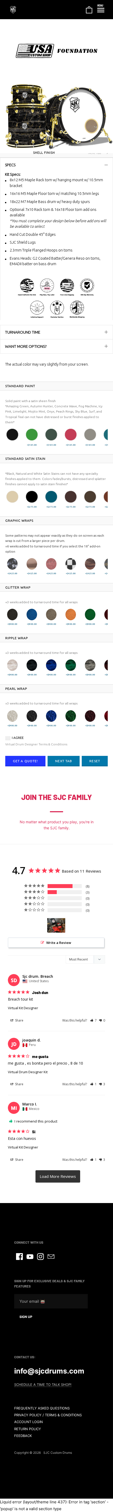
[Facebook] (19, 1256)
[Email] (51, 1256)
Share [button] (18, 1020)
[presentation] (20, 386)
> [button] (57, 1176)
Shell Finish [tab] (44, 152)
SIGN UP (25, 1317)
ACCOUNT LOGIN (28, 1422)
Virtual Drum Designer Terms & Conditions (36, 744)
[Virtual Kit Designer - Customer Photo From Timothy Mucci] (56, 925)
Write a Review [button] (58, 942)
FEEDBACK (23, 1436)
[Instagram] (40, 1256)
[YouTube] (30, 1256)
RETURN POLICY (27, 1429)
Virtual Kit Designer (23, 1008)
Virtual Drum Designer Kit (28, 1072)
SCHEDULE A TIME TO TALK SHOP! (42, 1384)
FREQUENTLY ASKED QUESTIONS (42, 1408)
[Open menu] (100, 10)
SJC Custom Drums (57, 1453)
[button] (12, 435)
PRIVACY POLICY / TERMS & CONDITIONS (48, 1415)
